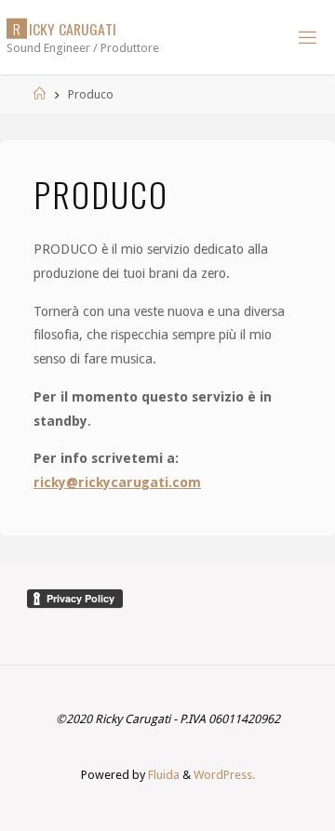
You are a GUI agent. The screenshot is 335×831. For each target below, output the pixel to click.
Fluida (162, 775)
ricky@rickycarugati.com (117, 482)
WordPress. (224, 775)
